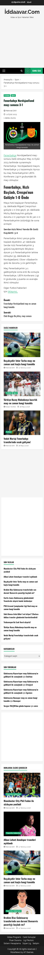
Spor (13, 95)
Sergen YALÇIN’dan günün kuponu (17, 705)
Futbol (6, 95)
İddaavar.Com (22, 12)
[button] (3, 70)
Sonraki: (18, 314)
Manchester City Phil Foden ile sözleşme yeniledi (19, 802)
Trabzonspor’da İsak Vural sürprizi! (17, 622)
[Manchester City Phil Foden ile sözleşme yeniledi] (22, 785)
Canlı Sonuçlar (29, 937)
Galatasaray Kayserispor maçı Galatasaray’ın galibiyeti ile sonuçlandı (21, 675)
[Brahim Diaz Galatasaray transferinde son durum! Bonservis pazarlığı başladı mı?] (22, 902)
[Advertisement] (22, 43)
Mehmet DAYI (11, 111)
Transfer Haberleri (13, 794)
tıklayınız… (13, 291)
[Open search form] (21, 70)
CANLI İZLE (36, 70)
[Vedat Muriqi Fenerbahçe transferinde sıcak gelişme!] (22, 422)
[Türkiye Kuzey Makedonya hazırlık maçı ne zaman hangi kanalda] (22, 384)
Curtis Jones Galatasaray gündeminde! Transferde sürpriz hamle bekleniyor (19, 599)
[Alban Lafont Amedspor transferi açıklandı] (22, 824)
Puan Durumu (15, 940)
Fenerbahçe (10, 155)
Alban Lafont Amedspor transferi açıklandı (20, 576)
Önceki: (20, 303)
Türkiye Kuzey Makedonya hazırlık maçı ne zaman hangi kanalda (20, 401)
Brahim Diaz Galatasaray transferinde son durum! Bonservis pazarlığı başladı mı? (20, 591)
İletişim (36, 943)
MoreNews (15, 952)
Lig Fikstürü (28, 940)
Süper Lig (26, 943)
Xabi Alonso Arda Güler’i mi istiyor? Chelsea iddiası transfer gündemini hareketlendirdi (21, 616)
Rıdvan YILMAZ (11, 407)
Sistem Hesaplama (12, 943)
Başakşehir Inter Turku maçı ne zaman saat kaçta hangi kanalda (19, 362)
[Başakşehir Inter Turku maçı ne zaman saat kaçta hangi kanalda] (22, 345)
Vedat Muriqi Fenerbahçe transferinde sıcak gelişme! (17, 440)
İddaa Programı (14, 937)
